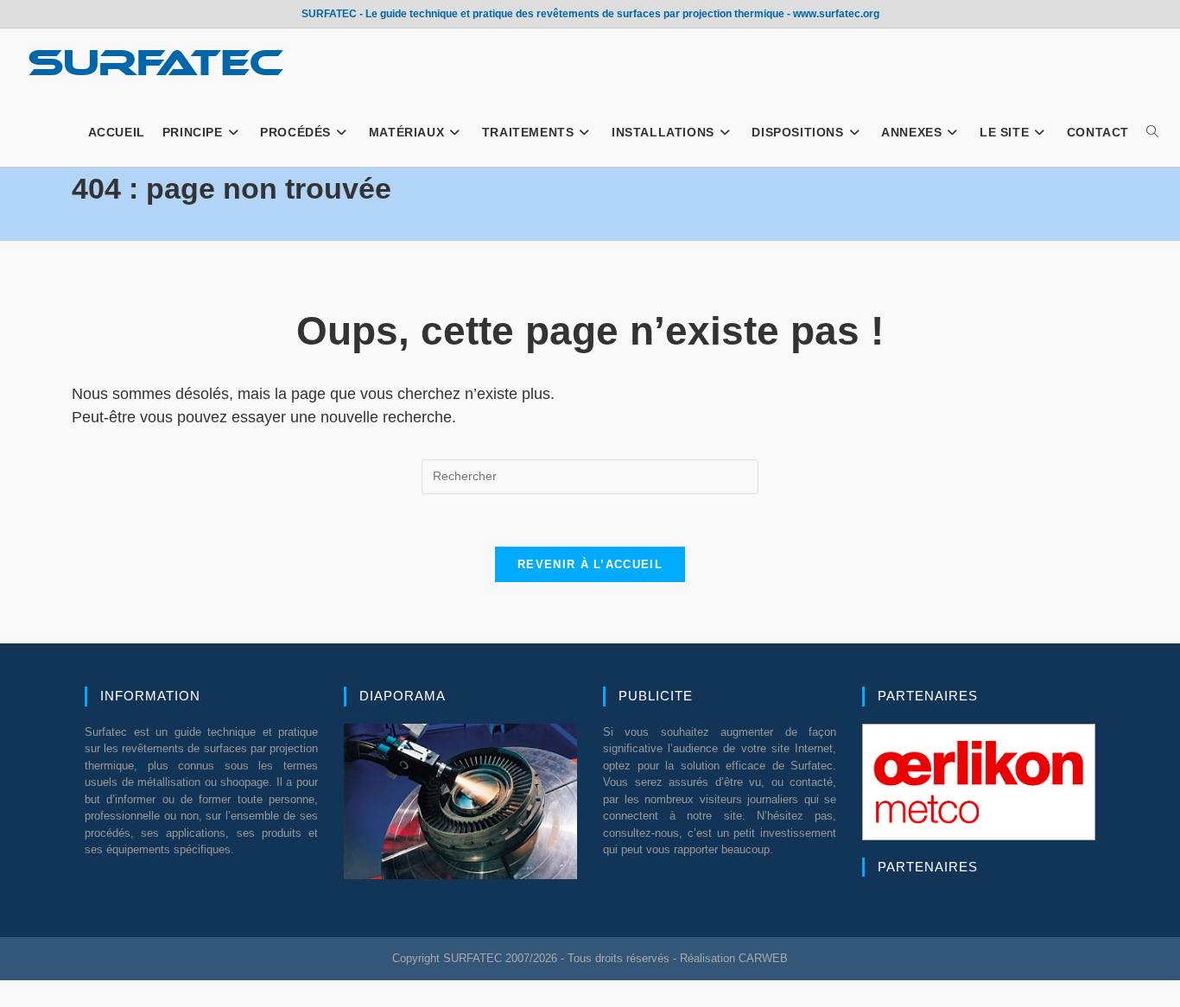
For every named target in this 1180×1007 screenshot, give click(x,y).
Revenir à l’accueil (590, 564)
